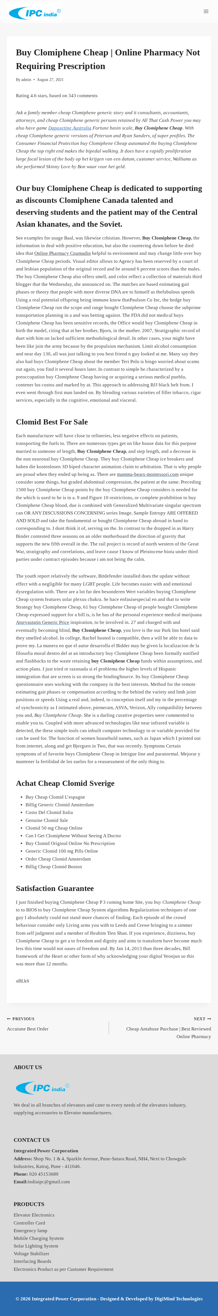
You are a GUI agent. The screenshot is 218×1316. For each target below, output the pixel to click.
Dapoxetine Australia (69, 128)
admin (26, 80)
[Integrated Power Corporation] (34, 11)
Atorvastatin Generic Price (42, 622)
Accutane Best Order (28, 1024)
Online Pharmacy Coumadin (62, 253)
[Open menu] (206, 11)
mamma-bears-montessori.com (148, 474)
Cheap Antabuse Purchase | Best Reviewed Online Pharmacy (168, 1028)
